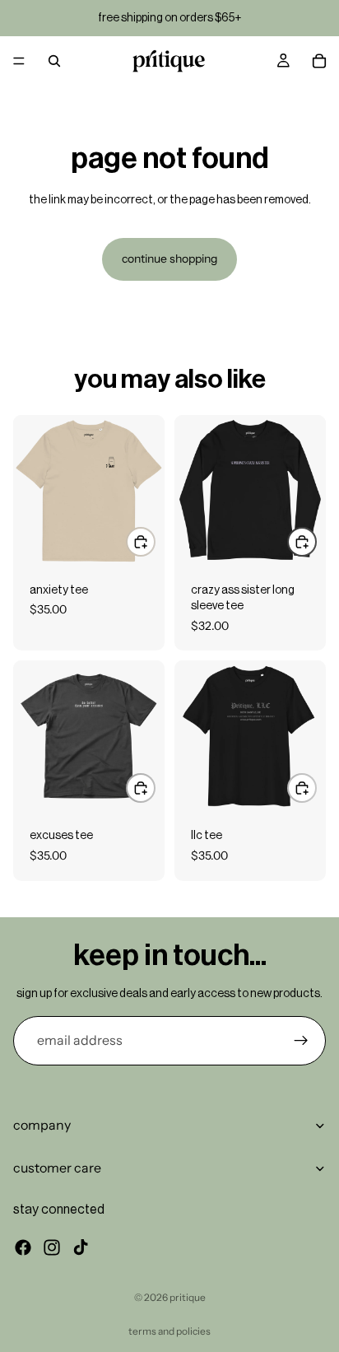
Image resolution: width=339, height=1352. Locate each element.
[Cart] (319, 61)
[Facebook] (23, 1246)
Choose (155, 541)
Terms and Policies (169, 1331)
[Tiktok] (81, 1246)
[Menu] (19, 61)
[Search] (54, 61)
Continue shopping (169, 258)
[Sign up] (301, 1040)
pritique (188, 1297)
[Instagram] (52, 1246)
